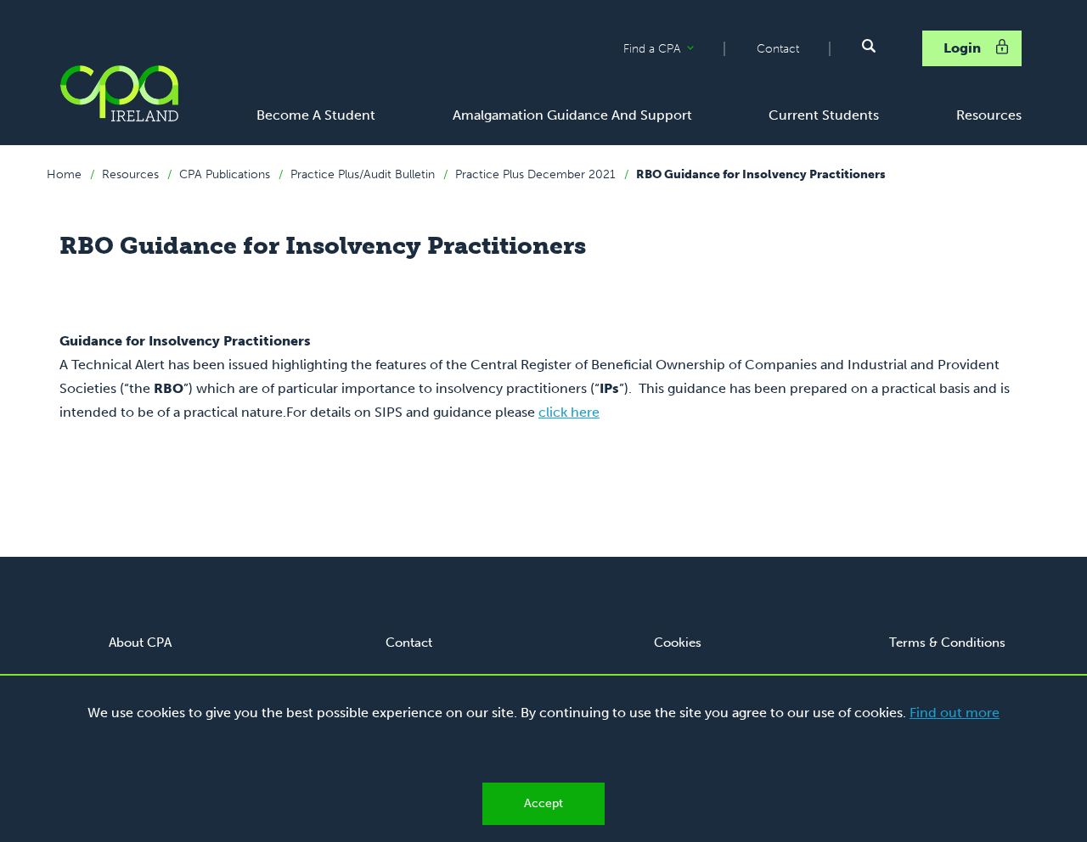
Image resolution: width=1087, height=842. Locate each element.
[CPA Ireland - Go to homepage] (118, 93)
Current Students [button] (824, 115)
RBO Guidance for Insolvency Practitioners (761, 174)
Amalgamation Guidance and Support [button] (572, 115)
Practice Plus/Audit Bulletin (362, 174)
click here (569, 412)
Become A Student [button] (315, 115)
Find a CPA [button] (673, 49)
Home (64, 174)
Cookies (677, 642)
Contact (778, 49)
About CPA (140, 642)
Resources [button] (989, 115)
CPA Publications (224, 174)
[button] (869, 46)
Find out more (955, 712)
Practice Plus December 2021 (535, 174)
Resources (130, 174)
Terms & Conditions (947, 642)
